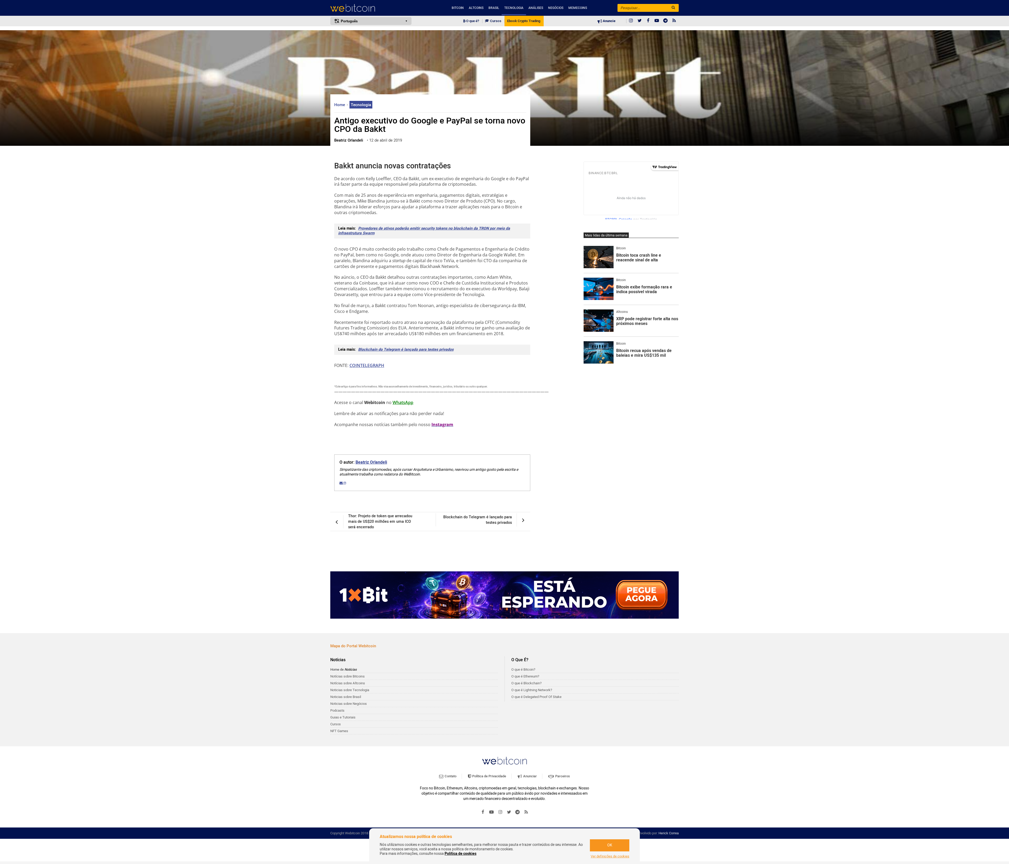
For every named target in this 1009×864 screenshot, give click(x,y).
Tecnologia (513, 8)
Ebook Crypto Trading (523, 21)
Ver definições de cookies (610, 856)
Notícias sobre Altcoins (347, 683)
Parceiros (562, 776)
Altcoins (476, 8)
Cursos (495, 21)
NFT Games (339, 730)
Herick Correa (668, 833)
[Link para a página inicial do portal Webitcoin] (504, 760)
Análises (535, 8)
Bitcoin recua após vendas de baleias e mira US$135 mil (644, 353)
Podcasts (337, 710)
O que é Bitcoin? (523, 669)
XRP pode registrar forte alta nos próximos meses (647, 321)
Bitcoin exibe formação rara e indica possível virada (644, 289)
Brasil (493, 8)
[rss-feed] (674, 21)
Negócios (555, 8)
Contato (450, 776)
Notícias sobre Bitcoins (347, 676)
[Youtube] (657, 21)
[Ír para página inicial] (370, 8)
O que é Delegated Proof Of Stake (536, 696)
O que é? (472, 21)
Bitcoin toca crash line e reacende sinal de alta (638, 257)
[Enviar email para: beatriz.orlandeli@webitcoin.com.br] (341, 483)
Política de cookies (460, 853)
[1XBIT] (504, 595)
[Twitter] (640, 21)
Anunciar (529, 776)
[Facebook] (648, 21)
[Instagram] (631, 21)
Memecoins (577, 8)
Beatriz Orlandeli (371, 462)
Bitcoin (458, 8)
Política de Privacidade (488, 776)
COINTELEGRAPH (366, 365)
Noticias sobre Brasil (345, 696)
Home (340, 105)
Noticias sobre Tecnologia (349, 689)
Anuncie (608, 21)
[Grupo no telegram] (666, 21)
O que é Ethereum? (525, 676)
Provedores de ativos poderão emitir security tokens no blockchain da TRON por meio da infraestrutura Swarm (424, 231)
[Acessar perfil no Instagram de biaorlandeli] (344, 483)
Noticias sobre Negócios (348, 703)
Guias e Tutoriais (343, 717)
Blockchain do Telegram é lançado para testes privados (406, 349)
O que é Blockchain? (526, 683)
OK (609, 845)
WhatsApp (403, 402)
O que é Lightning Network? (531, 689)
